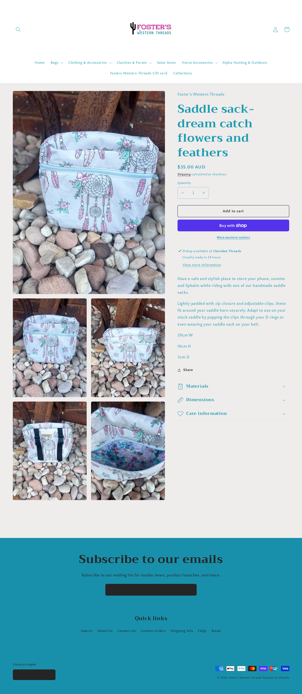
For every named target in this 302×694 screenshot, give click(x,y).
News (216, 631)
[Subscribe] (191, 590)
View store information (202, 265)
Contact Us (127, 631)
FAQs (202, 631)
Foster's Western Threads (245, 677)
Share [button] (188, 370)
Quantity (184, 183)
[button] (18, 29)
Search (86, 631)
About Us (105, 631)
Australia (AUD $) (32, 675)
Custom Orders (153, 631)
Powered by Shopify (276, 677)
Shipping (184, 174)
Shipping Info (182, 631)
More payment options (233, 237)
